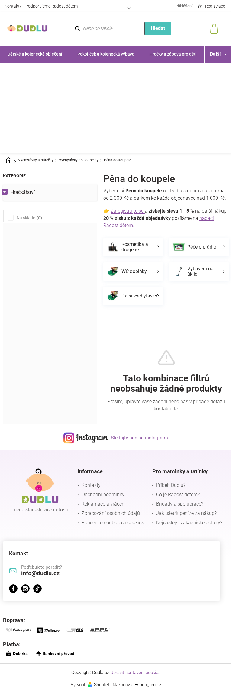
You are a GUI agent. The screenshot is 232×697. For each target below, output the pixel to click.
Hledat (154, 28)
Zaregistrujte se (128, 218)
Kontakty (13, 6)
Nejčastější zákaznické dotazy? (186, 530)
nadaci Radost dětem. (126, 233)
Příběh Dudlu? (167, 492)
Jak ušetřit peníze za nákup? (183, 520)
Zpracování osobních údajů (109, 520)
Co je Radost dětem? (175, 502)
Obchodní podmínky (101, 502)
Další (210, 54)
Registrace (211, 6)
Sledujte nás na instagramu (138, 445)
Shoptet (99, 692)
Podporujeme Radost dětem (51, 6)
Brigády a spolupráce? (176, 511)
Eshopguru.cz (145, 692)
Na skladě (28, 217)
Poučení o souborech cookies (111, 530)
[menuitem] (34, 54)
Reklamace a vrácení (102, 511)
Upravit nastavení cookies (133, 680)
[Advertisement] (116, 108)
